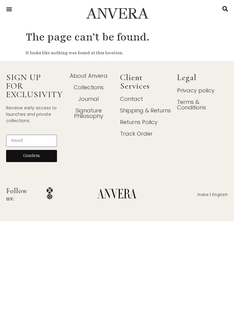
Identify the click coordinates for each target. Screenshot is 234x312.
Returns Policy (139, 122)
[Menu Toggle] (9, 9)
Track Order (136, 133)
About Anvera (89, 76)
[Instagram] (50, 196)
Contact (131, 99)
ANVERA (117, 13)
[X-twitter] (50, 190)
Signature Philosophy (88, 113)
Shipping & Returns (145, 110)
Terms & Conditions (191, 104)
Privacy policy (195, 90)
